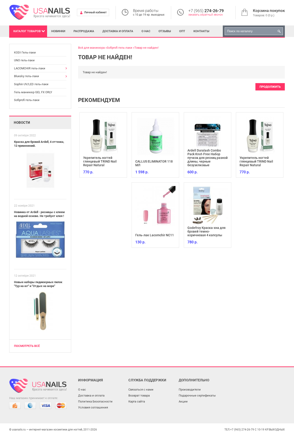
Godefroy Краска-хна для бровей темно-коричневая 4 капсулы (206, 231)
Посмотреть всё (27, 346)
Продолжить (270, 86)
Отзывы (164, 31)
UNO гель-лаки (24, 60)
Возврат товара (139, 395)
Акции (183, 401)
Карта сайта (136, 401)
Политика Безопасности (95, 401)
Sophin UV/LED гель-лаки (31, 84)
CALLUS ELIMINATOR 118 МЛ (154, 163)
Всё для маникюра (91, 47)
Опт (182, 31)
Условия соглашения (93, 407)
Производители (190, 389)
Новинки (58, 31)
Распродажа (84, 31)
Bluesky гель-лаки (26, 76)
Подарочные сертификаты (197, 395)
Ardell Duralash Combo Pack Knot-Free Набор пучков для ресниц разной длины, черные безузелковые (207, 158)
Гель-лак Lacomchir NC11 (154, 235)
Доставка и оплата (117, 31)
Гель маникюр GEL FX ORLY (33, 92)
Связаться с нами (140, 389)
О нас (145, 31)
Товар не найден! (146, 47)
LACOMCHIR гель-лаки (29, 68)
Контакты (201, 31)
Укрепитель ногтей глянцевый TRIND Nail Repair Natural (100, 161)
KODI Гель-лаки (25, 52)
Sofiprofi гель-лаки (27, 100)
